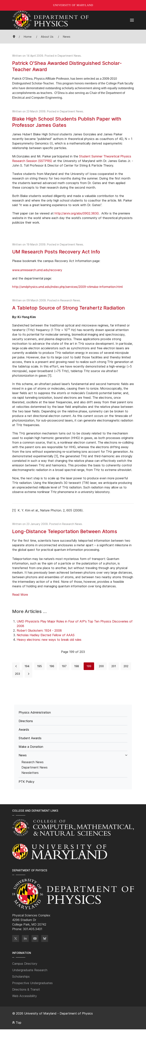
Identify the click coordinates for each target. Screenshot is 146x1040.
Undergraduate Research (29, 970)
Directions (26, 721)
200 (101, 666)
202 (126, 666)
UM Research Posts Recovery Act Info (56, 252)
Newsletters (30, 773)
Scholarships (21, 976)
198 (76, 666)
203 (17, 674)
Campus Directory (24, 963)
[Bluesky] (44, 938)
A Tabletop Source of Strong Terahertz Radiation (68, 308)
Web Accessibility (24, 996)
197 (64, 666)
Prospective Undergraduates (32, 983)
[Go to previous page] (16, 666)
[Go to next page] (28, 674)
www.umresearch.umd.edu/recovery (37, 270)
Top (18, 1022)
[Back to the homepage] (50, 20)
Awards (24, 729)
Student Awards (30, 738)
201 (113, 666)
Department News (69, 55)
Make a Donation (31, 747)
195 (39, 666)
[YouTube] (35, 938)
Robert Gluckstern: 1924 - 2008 (39, 630)
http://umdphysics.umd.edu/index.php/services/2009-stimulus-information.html (67, 287)
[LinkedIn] (25, 938)
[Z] (15, 938)
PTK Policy (26, 782)
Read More (20, 594)
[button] (132, 20)
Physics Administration (35, 712)
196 (51, 666)
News (23, 755)
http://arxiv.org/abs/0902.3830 (77, 213)
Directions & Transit (26, 989)
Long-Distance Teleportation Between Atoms (64, 531)
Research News (70, 300)
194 (27, 666)
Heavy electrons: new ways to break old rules (49, 639)
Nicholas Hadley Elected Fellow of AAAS (46, 635)
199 (88, 666)
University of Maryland (73, 5)
